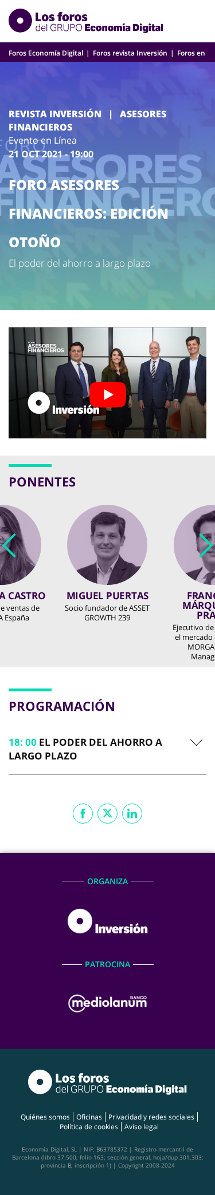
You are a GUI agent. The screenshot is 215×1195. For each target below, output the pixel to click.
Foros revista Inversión (130, 53)
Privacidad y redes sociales (151, 1117)
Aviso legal (141, 1126)
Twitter (107, 814)
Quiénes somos (45, 1117)
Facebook (83, 814)
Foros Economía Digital (46, 53)
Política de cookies (89, 1126)
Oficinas (89, 1117)
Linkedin (132, 814)
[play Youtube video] (107, 394)
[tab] (107, 749)
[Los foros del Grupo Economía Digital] (86, 21)
